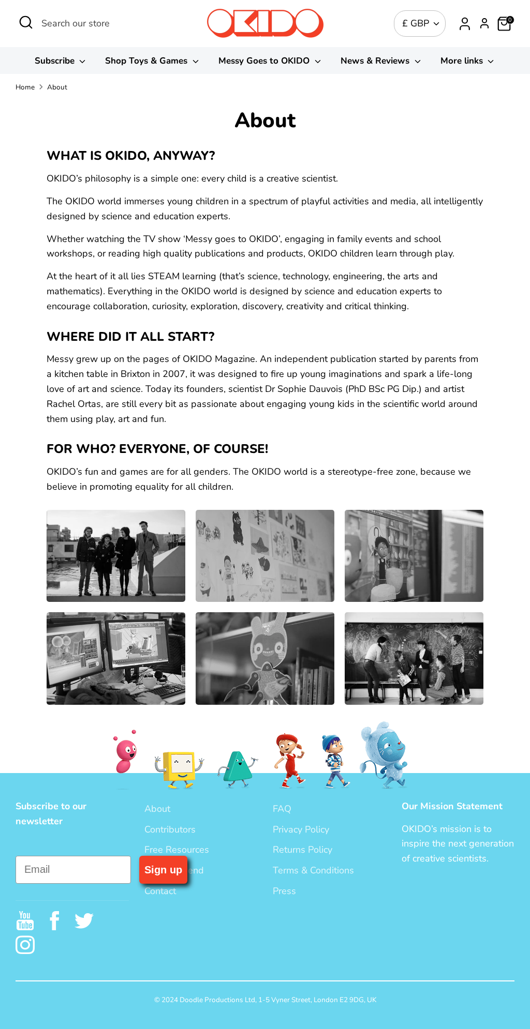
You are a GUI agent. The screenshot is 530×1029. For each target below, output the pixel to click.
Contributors (170, 829)
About (57, 87)
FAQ (282, 809)
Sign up (163, 869)
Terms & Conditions (313, 870)
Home (25, 87)
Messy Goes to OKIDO (265, 61)
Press (284, 891)
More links (462, 61)
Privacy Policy (301, 829)
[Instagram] (25, 945)
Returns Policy (302, 849)
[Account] (464, 23)
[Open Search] (26, 22)
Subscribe (56, 61)
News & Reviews (376, 61)
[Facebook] (54, 920)
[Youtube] (25, 920)
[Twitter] (84, 920)
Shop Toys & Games (147, 61)
